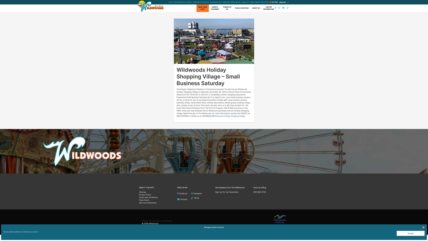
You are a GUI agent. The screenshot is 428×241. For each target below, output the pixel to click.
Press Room (235, 2)
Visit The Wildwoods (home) (180, 2)
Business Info (216, 2)
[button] (423, 227)
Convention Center (201, 2)
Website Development (151, 221)
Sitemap (142, 192)
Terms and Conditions (148, 197)
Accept (411, 233)
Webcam (226, 2)
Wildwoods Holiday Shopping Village (229, 116)
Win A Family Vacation (259, 2)
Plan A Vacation (242, 8)
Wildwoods (153, 223)
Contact (245, 2)
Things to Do (227, 8)
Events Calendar (215, 8)
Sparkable (168, 221)
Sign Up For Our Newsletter (227, 192)
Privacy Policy (145, 195)
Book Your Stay (202, 8)
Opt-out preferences (147, 203)
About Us (256, 8)
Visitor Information (268, 8)
